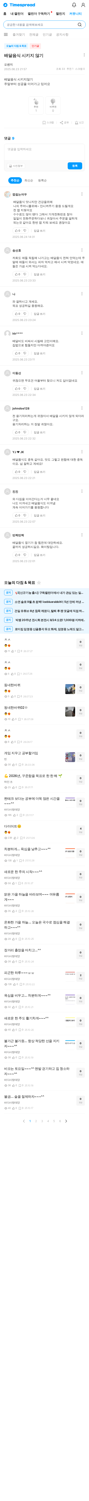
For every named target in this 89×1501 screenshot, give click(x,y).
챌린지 (60, 14)
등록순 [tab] (42, 180)
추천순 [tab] (15, 180)
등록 (75, 165)
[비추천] (25, 230)
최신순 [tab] (28, 180)
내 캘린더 (17, 14)
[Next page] (66, 1121)
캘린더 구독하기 (39, 14)
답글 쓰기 (39, 230)
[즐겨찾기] (38, 582)
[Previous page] (24, 1121)
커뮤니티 (75, 14)
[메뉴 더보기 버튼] (6, 34)
